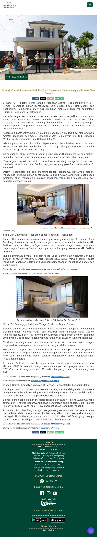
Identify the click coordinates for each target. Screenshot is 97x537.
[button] (90, 4)
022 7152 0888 (51, 450)
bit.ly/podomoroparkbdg (70, 269)
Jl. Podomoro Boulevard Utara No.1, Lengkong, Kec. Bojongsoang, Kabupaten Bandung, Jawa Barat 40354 (48, 455)
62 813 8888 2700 (51, 481)
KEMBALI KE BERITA (17, 77)
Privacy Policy (48, 530)
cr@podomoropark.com (51, 446)
